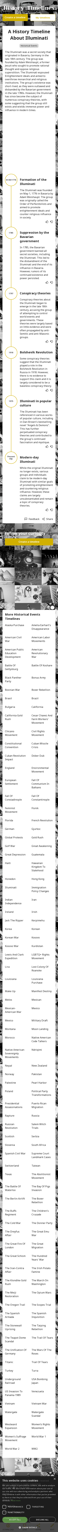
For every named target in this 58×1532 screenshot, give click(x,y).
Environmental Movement (40, 769)
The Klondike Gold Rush (16, 1282)
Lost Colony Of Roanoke (40, 968)
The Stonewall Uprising (13, 1327)
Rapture (9, 1115)
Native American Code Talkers (42, 1039)
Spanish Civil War (15, 1153)
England (9, 768)
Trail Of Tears (40, 1362)
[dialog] (29, 1504)
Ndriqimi (37, 1049)
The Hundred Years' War (40, 1257)
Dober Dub (38, 755)
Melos (8, 999)
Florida (9, 820)
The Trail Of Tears (42, 1337)
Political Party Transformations (41, 1093)
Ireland (9, 912)
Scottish (9, 1136)
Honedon (10, 879)
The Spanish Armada (12, 1315)
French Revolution (42, 820)
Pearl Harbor (39, 1082)
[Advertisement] (29, 142)
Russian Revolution (11, 1126)
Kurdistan (37, 946)
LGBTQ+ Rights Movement (41, 956)
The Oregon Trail (15, 1304)
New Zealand (39, 1065)
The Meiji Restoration (12, 1294)
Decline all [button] (42, 1519)
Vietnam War (39, 1403)
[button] (29, 1527)
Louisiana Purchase (38, 980)
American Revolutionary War (40, 653)
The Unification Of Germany (16, 1351)
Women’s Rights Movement (41, 1426)
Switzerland (12, 1165)
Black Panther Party (13, 679)
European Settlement (11, 781)
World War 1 (39, 1436)
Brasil (8, 698)
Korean (36, 929)
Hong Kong (38, 879)
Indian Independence (13, 901)
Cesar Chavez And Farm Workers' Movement (42, 719)
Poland (9, 1091)
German (9, 829)
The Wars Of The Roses (42, 1351)
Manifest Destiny (42, 991)
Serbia (35, 1136)
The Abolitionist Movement (41, 1176)
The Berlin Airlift (15, 1198)
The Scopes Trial (41, 1304)
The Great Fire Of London (15, 1245)
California (37, 707)
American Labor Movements (41, 639)
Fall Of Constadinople (13, 797)
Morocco (10, 1037)
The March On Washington (40, 1282)
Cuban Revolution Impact (15, 757)
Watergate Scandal (38, 1413)
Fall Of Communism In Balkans (41, 783)
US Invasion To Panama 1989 (14, 1393)
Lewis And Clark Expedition (14, 956)
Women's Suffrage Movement (16, 1438)
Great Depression (15, 854)
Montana (10, 1029)
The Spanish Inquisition (39, 1315)
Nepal (8, 1065)
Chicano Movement (11, 733)
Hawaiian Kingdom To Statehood (39, 866)
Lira (7, 966)
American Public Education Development (14, 653)
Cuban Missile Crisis (40, 745)
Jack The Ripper (14, 920)
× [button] (54, 1479)
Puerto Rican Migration (39, 1105)
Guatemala (38, 854)
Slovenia (10, 1145)
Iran (34, 899)
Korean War (12, 937)
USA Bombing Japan (40, 1381)
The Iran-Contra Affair (15, 1269)
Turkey (9, 1370)
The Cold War (13, 1223)
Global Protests (14, 837)
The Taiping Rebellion (39, 1327)
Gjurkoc (36, 829)
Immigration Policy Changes (40, 889)
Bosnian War (12, 689)
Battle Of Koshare (42, 665)
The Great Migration (38, 1245)
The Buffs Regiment (11, 1212)
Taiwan (36, 1165)
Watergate (11, 1412)
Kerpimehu (38, 920)
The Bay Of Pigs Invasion (41, 1188)
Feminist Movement (11, 810)
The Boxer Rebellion (38, 1200)
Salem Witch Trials (39, 1126)
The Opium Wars (41, 1292)
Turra (35, 1370)
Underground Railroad (13, 1381)
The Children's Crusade (40, 1212)
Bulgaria (10, 707)
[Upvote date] (47, 221)
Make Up (10, 991)
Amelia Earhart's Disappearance (42, 626)
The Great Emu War (41, 1233)
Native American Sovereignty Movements (15, 1053)
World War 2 (12, 1448)
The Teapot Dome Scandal (15, 1339)
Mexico (36, 1008)
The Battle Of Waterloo (13, 1188)
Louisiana (10, 979)
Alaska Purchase (14, 625)
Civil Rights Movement (38, 733)
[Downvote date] (51, 221)
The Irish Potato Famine (41, 1269)
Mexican (36, 999)
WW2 (35, 1448)
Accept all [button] (15, 1519)
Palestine (10, 1082)
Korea (8, 929)
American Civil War (13, 639)
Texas (8, 1174)
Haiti (8, 863)
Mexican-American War (13, 1010)
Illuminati (11, 887)
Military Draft (40, 1020)
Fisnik (35, 808)
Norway (9, 1074)
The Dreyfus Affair (12, 1233)
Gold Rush (37, 837)
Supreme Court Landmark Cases (41, 1155)
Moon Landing (40, 1029)
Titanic (9, 1362)
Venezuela (38, 1391)
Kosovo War (12, 946)
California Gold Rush (14, 717)
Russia (35, 1115)
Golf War (10, 846)
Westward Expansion (11, 1426)
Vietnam (10, 1403)
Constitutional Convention (13, 745)
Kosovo (36, 937)
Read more (16, 1500)
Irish (34, 912)
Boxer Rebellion (41, 689)
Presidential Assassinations (13, 1105)
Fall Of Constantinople (40, 797)
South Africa (39, 1145)
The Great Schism (15, 1256)
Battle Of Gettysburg (11, 667)
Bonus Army (39, 677)
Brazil (35, 698)
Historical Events (29, 45)
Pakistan (37, 1074)
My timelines (43, 17)
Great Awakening (42, 846)
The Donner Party (42, 1223)
